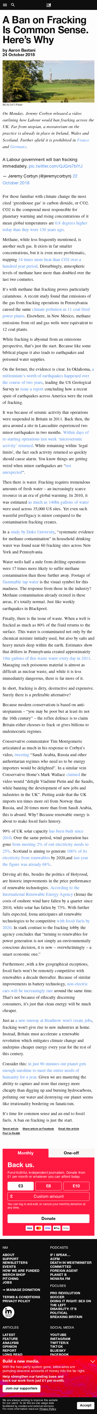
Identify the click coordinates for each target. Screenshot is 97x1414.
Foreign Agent (64, 1271)
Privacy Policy (16, 1301)
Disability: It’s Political (63, 1311)
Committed (60, 1267)
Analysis (11, 1343)
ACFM (55, 1259)
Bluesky (58, 1350)
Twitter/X (59, 1343)
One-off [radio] (71, 1152)
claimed (73, 774)
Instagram (60, 1339)
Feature (10, 1339)
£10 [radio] (76, 1185)
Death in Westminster (71, 1263)
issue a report (32, 389)
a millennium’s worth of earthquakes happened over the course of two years (48, 375)
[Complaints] (8, 1312)
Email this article (68, 1128)
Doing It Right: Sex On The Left (70, 1303)
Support (11, 1259)
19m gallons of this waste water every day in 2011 (46, 658)
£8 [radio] (48, 1185)
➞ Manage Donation (21, 1290)
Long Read (12, 1354)
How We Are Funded (21, 1271)
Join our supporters (22, 1388)
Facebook (59, 1354)
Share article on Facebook (38, 1128)
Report (9, 1350)
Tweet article (10, 1128)
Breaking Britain (66, 1317)
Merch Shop (14, 1275)
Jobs (7, 1282)
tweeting (22, 754)
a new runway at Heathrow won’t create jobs (53, 1020)
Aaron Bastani (22, 50)
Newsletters (15, 1263)
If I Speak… (60, 1255)
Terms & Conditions (21, 1297)
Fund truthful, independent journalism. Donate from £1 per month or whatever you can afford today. (46, 1175)
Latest (9, 1335)
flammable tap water (21, 582)
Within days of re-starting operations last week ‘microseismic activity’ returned (46, 438)
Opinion (10, 1346)
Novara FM (60, 1279)
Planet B (58, 1275)
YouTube (58, 1335)
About (9, 1255)
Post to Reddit (11, 1133)
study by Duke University (33, 532)
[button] (6, 5)
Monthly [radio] (25, 1152)
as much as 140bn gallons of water (58, 502)
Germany (18, 146)
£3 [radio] (20, 1185)
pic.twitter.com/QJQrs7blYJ (56, 166)
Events (9, 1267)
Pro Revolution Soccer (65, 1295)
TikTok (56, 1346)
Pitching (11, 1279)
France (83, 140)
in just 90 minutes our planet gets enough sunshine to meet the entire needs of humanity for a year (44, 1070)
